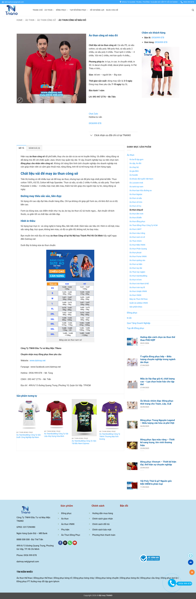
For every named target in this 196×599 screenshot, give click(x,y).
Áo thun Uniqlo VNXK (138, 291)
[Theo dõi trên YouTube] (75, 543)
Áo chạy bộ (134, 167)
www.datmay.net (37, 360)
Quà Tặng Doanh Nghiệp (138, 323)
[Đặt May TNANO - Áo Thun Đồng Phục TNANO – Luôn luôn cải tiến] (15, 10)
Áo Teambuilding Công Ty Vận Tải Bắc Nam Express (84, 442)
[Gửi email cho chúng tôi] (65, 543)
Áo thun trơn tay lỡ (137, 287)
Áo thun (48, 10)
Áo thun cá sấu (135, 198)
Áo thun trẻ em (135, 280)
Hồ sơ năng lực (97, 10)
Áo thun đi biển (135, 217)
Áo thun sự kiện (135, 264)
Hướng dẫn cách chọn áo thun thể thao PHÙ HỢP (157, 338)
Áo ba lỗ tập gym (136, 159)
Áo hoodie (133, 175)
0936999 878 (95, 123)
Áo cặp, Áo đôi (135, 163)
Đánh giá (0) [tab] (34, 148)
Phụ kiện (65, 529)
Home (20, 20)
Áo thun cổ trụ (135, 206)
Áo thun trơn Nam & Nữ (139, 283)
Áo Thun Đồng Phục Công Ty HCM (143, 225)
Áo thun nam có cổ (137, 237)
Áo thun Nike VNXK (137, 245)
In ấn (129, 318)
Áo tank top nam (136, 187)
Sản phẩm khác (135, 307)
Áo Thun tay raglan (137, 272)
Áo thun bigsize (135, 194)
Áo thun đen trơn (136, 214)
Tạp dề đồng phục (78, 10)
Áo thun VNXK (135, 295)
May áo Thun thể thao (138, 299)
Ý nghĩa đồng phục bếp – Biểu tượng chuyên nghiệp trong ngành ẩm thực (157, 359)
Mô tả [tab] (21, 148)
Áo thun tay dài (135, 268)
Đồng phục (61, 10)
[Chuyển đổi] (91, 135)
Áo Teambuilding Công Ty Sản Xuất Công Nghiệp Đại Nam (28, 436)
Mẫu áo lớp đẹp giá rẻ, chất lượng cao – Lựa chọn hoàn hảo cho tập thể (157, 381)
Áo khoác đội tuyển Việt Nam (141, 179)
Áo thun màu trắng (137, 233)
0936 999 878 (184, 583)
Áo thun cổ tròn (135, 202)
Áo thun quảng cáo (137, 260)
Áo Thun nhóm (135, 241)
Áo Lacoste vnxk (136, 183)
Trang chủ (38, 10)
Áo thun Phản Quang (138, 249)
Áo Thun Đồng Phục (70, 535)
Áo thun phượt (135, 252)
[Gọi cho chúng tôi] (70, 543)
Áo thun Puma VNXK (138, 256)
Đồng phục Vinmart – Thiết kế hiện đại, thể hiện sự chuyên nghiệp (158, 463)
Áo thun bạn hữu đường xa (140, 190)
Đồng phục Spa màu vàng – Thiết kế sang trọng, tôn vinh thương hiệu (157, 442)
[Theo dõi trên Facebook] (60, 543)
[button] (13, 2)
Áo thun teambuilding (138, 276)
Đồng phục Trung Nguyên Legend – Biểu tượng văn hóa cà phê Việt (157, 421)
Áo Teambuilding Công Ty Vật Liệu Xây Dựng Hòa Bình (56, 435)
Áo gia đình (134, 171)
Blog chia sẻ (112, 10)
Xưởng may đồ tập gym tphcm (45, 581)
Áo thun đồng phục (137, 221)
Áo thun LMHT (135, 229)
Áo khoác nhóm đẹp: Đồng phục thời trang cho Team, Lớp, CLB (156, 402)
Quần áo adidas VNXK (138, 303)
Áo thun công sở (46, 20)
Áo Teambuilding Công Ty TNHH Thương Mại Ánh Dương (109, 436)
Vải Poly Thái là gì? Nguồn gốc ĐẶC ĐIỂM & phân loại (156, 482)
